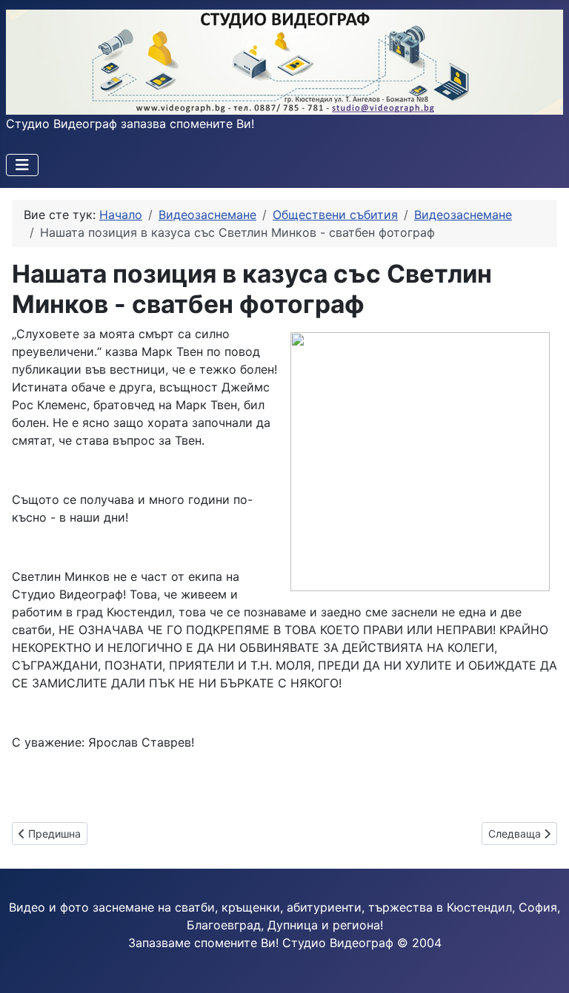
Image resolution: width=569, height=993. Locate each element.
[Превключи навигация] (22, 165)
